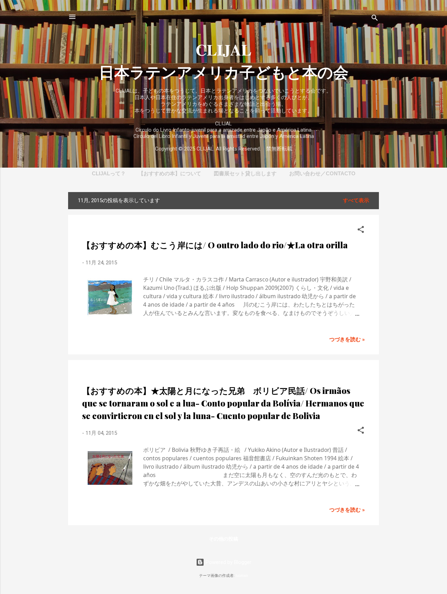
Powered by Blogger (227, 562)
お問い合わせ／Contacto (322, 173)
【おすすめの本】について (169, 173)
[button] (361, 230)
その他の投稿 (223, 539)
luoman (242, 575)
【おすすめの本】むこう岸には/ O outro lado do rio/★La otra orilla (215, 244)
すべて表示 (356, 200)
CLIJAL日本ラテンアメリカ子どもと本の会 (224, 60)
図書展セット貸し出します (245, 173)
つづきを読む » (347, 339)
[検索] (375, 19)
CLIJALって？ (109, 173)
